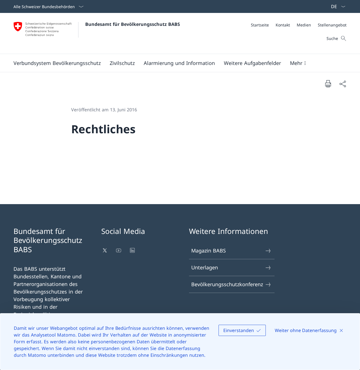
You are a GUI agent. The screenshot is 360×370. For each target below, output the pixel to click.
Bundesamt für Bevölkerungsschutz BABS (132, 24)
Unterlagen (204, 267)
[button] (57, 63)
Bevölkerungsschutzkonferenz (227, 284)
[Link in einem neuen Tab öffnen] (105, 250)
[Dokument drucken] (328, 83)
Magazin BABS (208, 250)
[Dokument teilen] (342, 84)
